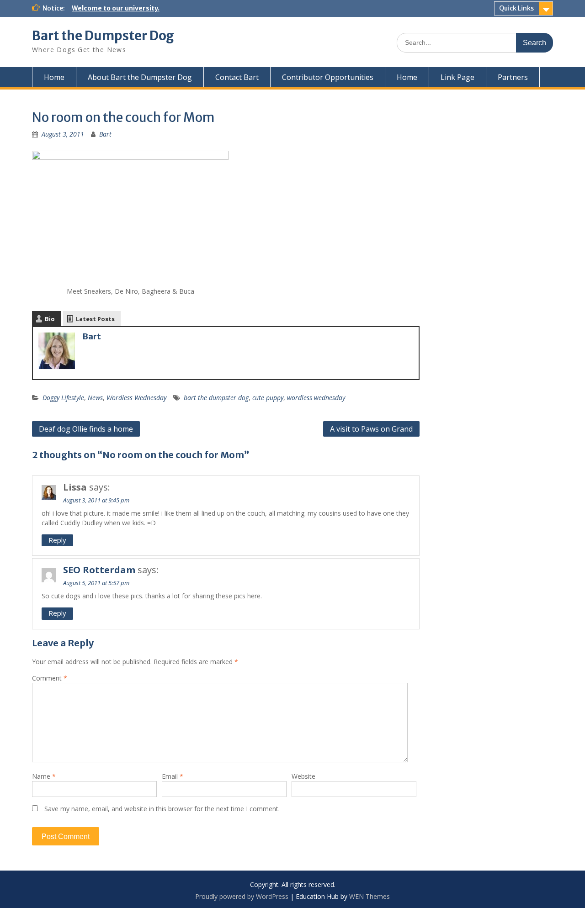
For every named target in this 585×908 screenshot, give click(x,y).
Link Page (457, 77)
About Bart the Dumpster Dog (140, 77)
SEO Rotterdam (99, 570)
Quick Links (516, 8)
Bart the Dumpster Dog (103, 35)
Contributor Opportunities (327, 77)
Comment (49, 678)
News (95, 397)
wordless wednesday (316, 397)
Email (172, 776)
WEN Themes (369, 896)
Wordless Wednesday (136, 397)
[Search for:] (475, 42)
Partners (513, 77)
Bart (105, 134)
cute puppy (267, 397)
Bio (50, 319)
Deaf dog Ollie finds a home (86, 429)
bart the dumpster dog (216, 397)
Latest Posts (95, 319)
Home (54, 77)
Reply (57, 539)
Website (303, 776)
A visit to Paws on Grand (371, 429)
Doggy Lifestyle (63, 397)
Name (44, 776)
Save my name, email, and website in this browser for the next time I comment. (162, 808)
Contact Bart (237, 77)
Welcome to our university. (116, 8)
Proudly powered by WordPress (241, 896)
